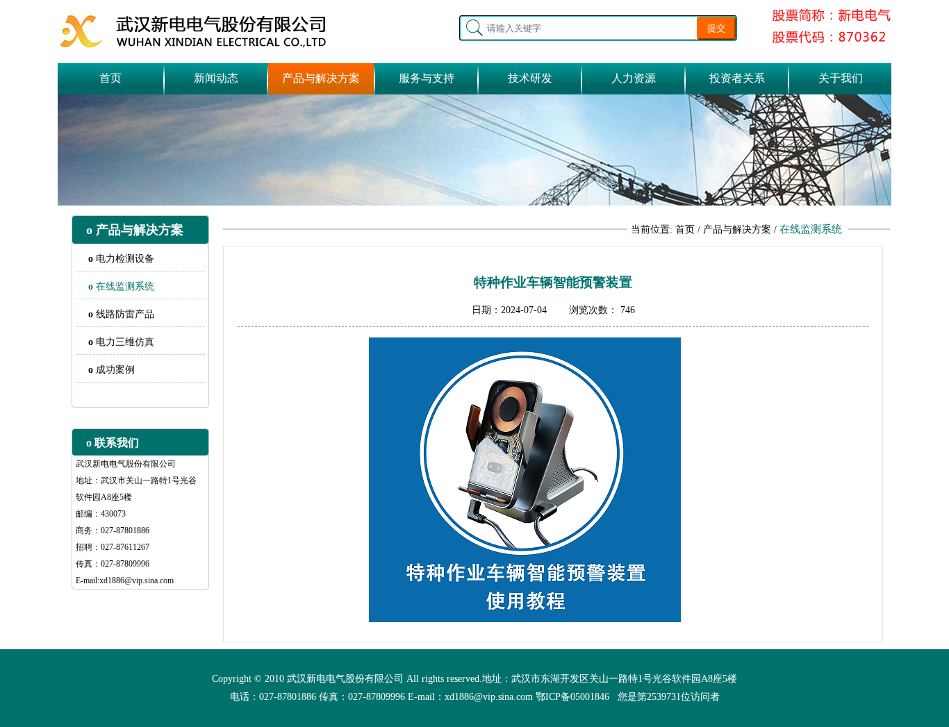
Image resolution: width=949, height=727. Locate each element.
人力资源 (633, 78)
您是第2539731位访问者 (669, 697)
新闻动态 (216, 78)
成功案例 (111, 370)
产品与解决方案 (321, 78)
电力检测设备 (121, 258)
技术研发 (530, 78)
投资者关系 (737, 78)
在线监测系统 (121, 286)
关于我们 (840, 78)
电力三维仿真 (121, 342)
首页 (110, 78)
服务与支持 (426, 78)
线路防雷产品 (121, 314)
